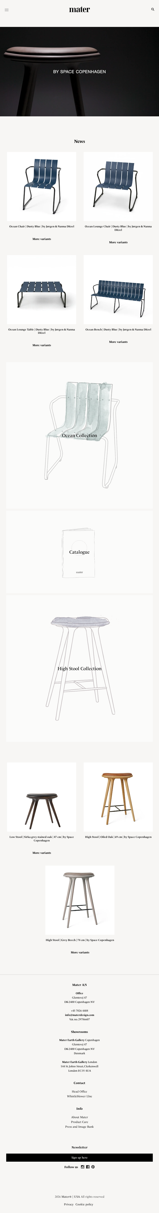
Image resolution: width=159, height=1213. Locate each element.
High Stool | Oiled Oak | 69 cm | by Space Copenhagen (118, 836)
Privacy (68, 1204)
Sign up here (79, 1157)
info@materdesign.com (79, 1015)
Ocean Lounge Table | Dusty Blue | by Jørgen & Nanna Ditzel (41, 331)
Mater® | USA (70, 1196)
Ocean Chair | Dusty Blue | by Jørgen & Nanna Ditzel (41, 226)
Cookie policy (84, 1204)
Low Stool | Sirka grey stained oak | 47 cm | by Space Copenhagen (42, 838)
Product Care (79, 1122)
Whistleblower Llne (79, 1096)
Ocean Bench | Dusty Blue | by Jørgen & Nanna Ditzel (118, 329)
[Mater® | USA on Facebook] (88, 1167)
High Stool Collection (79, 668)
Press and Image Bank (79, 1126)
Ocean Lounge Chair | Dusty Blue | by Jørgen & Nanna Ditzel (118, 228)
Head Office (79, 1091)
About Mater (79, 1117)
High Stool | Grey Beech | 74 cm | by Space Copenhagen (80, 940)
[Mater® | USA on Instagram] (83, 1167)
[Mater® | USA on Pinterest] (93, 1167)
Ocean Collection (79, 435)
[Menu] (6, 10)
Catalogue (79, 552)
